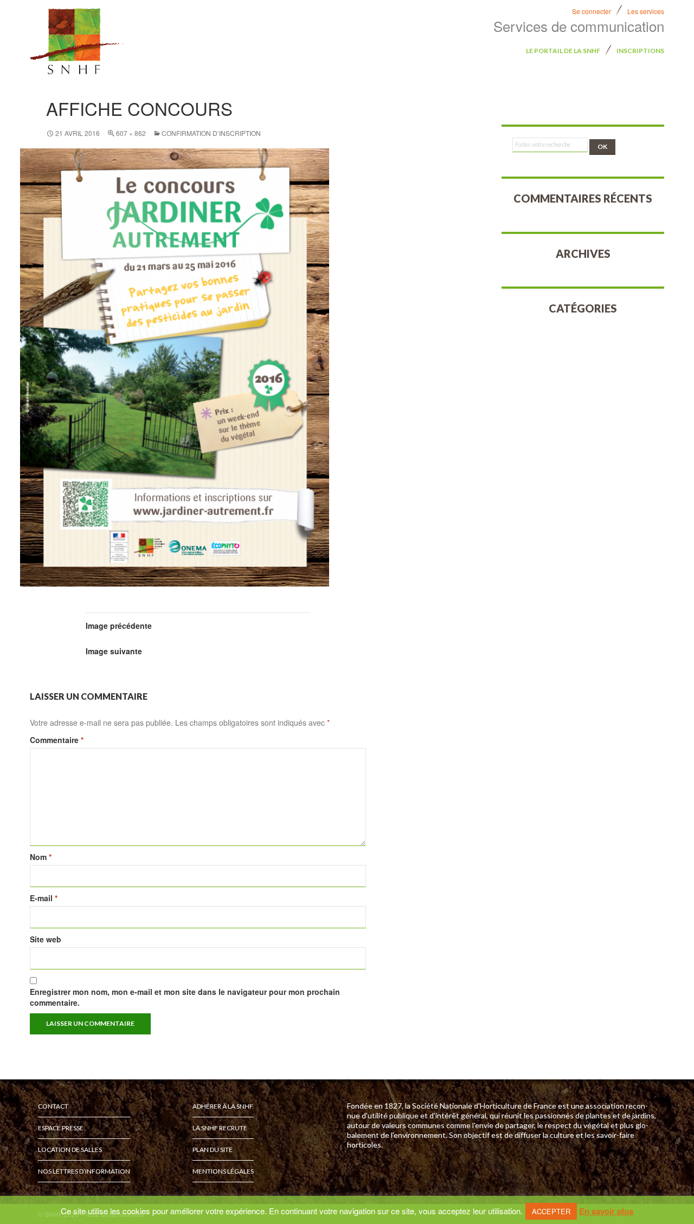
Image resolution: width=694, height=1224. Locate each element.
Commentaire (56, 739)
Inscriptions (640, 51)
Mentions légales (223, 1171)
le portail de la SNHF (563, 51)
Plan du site (212, 1149)
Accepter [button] (551, 1211)
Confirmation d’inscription (211, 133)
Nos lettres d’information (84, 1171)
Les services (645, 11)
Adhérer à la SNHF (222, 1106)
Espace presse (60, 1128)
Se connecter (591, 11)
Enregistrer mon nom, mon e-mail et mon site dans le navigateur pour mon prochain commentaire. (185, 997)
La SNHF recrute (219, 1128)
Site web (45, 939)
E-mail (43, 898)
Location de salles (70, 1149)
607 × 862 (131, 133)
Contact (53, 1106)
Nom (41, 856)
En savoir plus (606, 1211)
